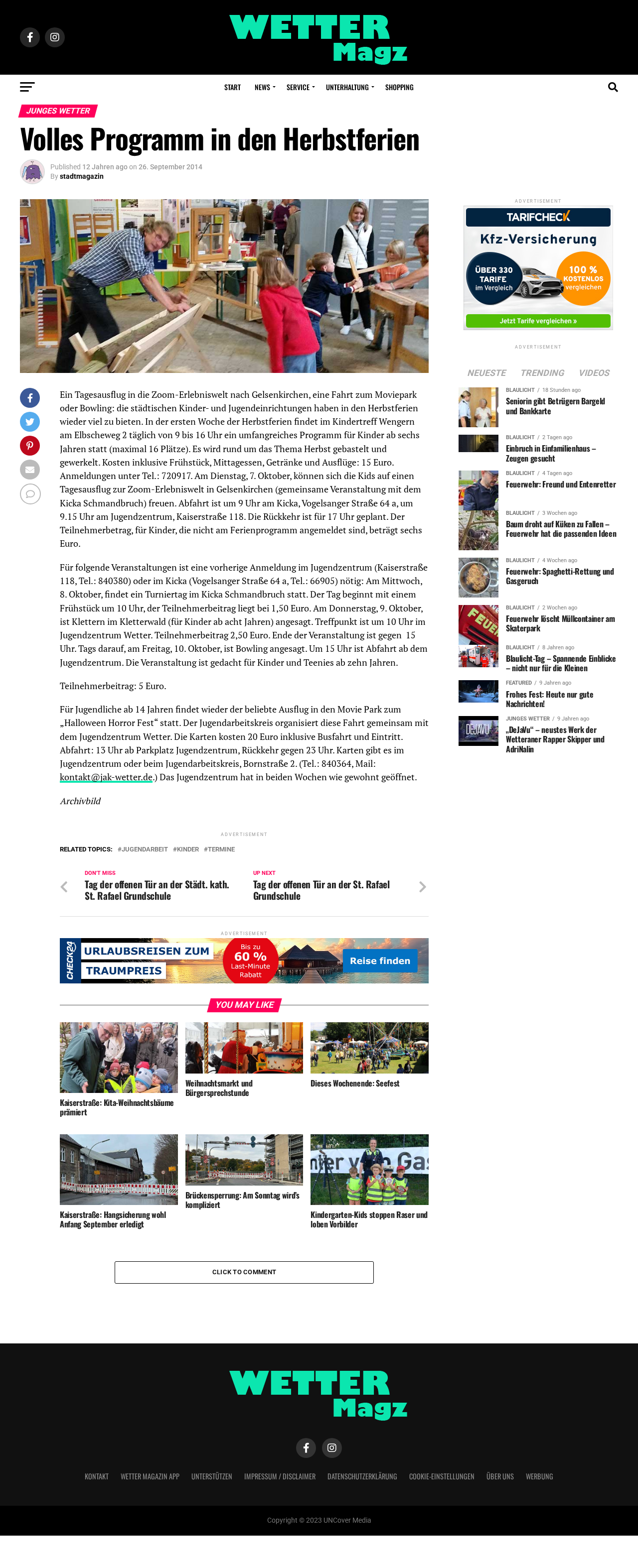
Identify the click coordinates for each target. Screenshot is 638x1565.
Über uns (500, 1476)
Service (298, 87)
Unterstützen (211, 1476)
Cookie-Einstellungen (442, 1476)
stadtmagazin (82, 176)
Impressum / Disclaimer (280, 1476)
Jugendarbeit (145, 849)
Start (232, 87)
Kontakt (97, 1476)
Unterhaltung (347, 87)
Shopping (399, 87)
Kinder (188, 849)
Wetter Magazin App (150, 1476)
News (262, 87)
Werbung (539, 1476)
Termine (221, 849)
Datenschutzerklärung (362, 1476)
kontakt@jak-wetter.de (106, 777)
